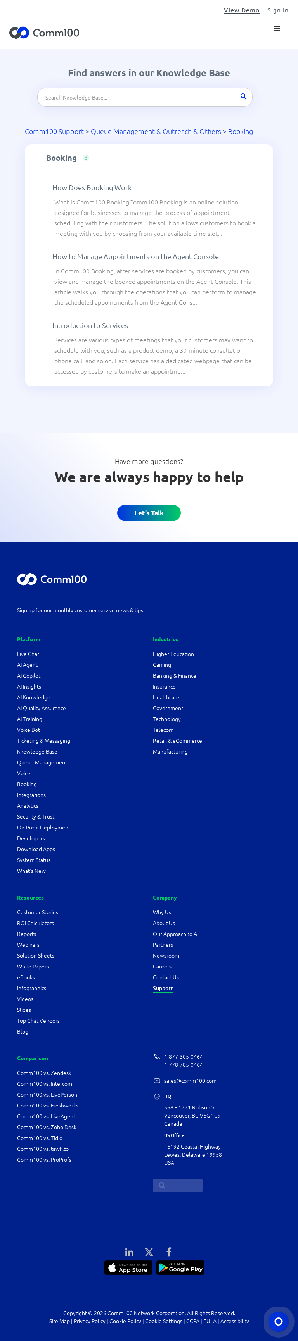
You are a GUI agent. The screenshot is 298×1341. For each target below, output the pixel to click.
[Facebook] (169, 1251)
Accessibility (234, 1321)
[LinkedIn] (129, 1251)
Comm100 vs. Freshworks (47, 1105)
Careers (162, 966)
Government (168, 708)
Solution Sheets (35, 956)
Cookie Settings (163, 1321)
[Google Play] (180, 1266)
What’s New (31, 871)
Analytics (27, 806)
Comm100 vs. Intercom (44, 1084)
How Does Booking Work (92, 187)
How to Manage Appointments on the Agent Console (135, 256)
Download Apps (36, 849)
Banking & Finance (174, 676)
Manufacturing (170, 752)
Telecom (163, 730)
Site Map (59, 1321)
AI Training (29, 719)
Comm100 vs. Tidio (39, 1138)
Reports (26, 934)
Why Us (162, 912)
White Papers (33, 966)
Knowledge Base (37, 752)
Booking (240, 131)
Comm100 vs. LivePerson (47, 1095)
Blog (22, 1032)
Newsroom (166, 956)
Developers (31, 838)
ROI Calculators (35, 923)
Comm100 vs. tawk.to (43, 1149)
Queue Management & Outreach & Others (156, 131)
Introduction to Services (90, 325)
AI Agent (27, 665)
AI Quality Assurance (41, 708)
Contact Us (166, 977)
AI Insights (29, 686)
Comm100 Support (54, 131)
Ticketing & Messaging (43, 741)
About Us (164, 923)
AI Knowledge (33, 697)
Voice (23, 773)
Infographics (31, 988)
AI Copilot (28, 676)
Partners (163, 945)
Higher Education (174, 654)
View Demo (242, 10)
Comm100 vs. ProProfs (44, 1160)
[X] (149, 1251)
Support (163, 988)
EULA (210, 1321)
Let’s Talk (149, 513)
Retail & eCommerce (177, 741)
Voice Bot (28, 730)
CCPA (192, 1321)
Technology (167, 719)
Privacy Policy (90, 1321)
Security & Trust (35, 817)
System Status (33, 860)
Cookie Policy (125, 1321)
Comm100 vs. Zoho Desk (46, 1127)
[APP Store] (128, 1266)
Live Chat (28, 654)
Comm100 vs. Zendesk (44, 1073)
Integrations (31, 795)
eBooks (26, 977)
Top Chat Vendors (38, 1021)
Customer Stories (37, 912)
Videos (25, 999)
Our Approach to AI (175, 934)
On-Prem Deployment (43, 827)
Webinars (28, 945)
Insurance (164, 686)
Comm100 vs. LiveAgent (46, 1116)
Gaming (162, 665)
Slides (24, 1010)
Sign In (278, 10)
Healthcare (166, 697)
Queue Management (42, 762)
